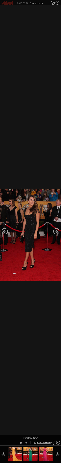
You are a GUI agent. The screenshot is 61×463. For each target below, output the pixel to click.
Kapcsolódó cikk (42, 442)
